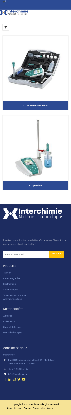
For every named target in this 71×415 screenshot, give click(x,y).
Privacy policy (39, 408)
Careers (27, 408)
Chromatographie (11, 278)
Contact (51, 408)
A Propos (8, 316)
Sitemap (18, 408)
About (10, 408)
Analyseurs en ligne (12, 299)
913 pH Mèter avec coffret (35, 106)
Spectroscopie (10, 289)
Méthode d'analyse (12, 332)
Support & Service (11, 327)
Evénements (9, 321)
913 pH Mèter (35, 185)
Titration (7, 272)
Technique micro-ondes (14, 295)
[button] (56, 254)
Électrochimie (9, 284)
